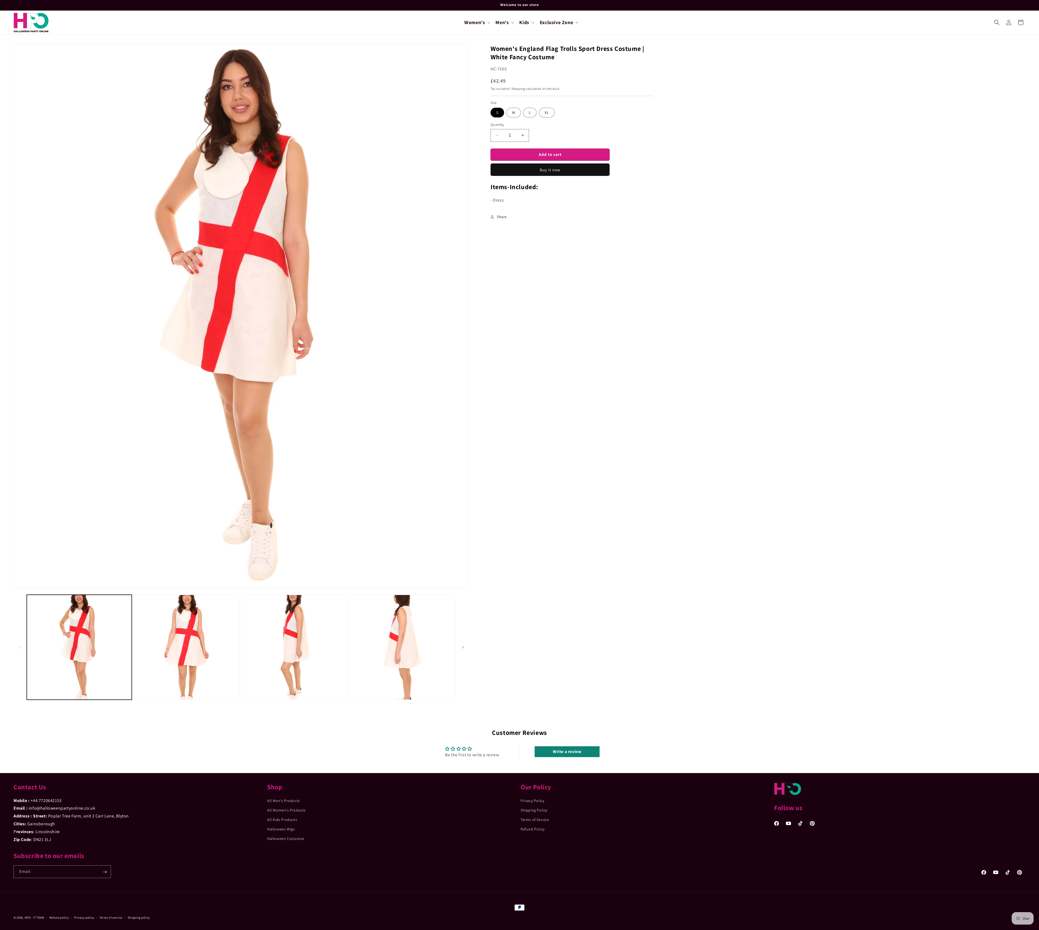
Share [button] (502, 216)
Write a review (567, 752)
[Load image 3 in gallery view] (294, 647)
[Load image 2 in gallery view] (186, 647)
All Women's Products (286, 810)
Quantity (497, 124)
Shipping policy (139, 917)
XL (547, 112)
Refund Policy (533, 829)
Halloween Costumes (285, 838)
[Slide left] (19, 647)
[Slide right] (463, 647)
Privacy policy (84, 917)
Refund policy (59, 917)
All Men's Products (283, 800)
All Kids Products (282, 819)
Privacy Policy (532, 800)
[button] (476, 22)
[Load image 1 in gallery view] (79, 647)
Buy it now (550, 169)
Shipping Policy (534, 810)
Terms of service (111, 917)
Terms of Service (535, 819)
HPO (28, 917)
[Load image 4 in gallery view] (402, 647)
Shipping (518, 89)
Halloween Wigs (281, 829)
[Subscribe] (105, 872)
